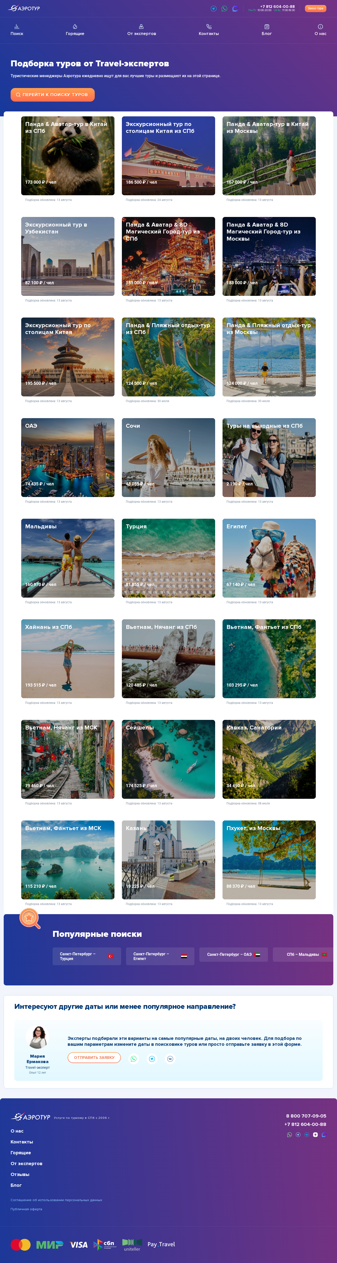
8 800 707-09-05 (306, 1116)
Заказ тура (315, 8)
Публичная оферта (26, 1209)
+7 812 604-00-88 (305, 1124)
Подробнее (68, 187)
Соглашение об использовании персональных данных (56, 1200)
